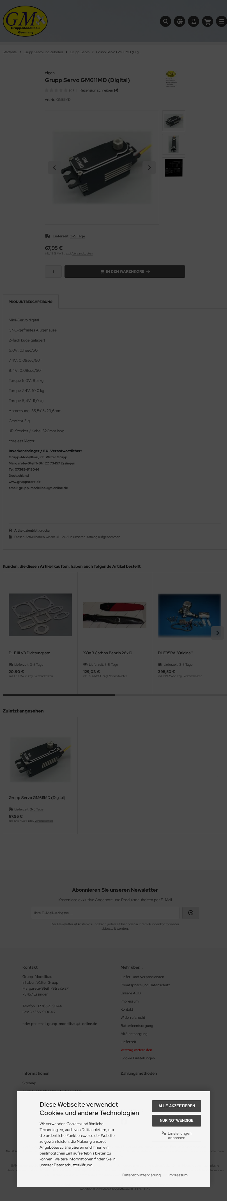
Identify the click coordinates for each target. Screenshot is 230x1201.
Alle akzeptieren (176, 1106)
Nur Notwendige (177, 1120)
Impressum (178, 1174)
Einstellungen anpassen (179, 1135)
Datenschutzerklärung (141, 1174)
